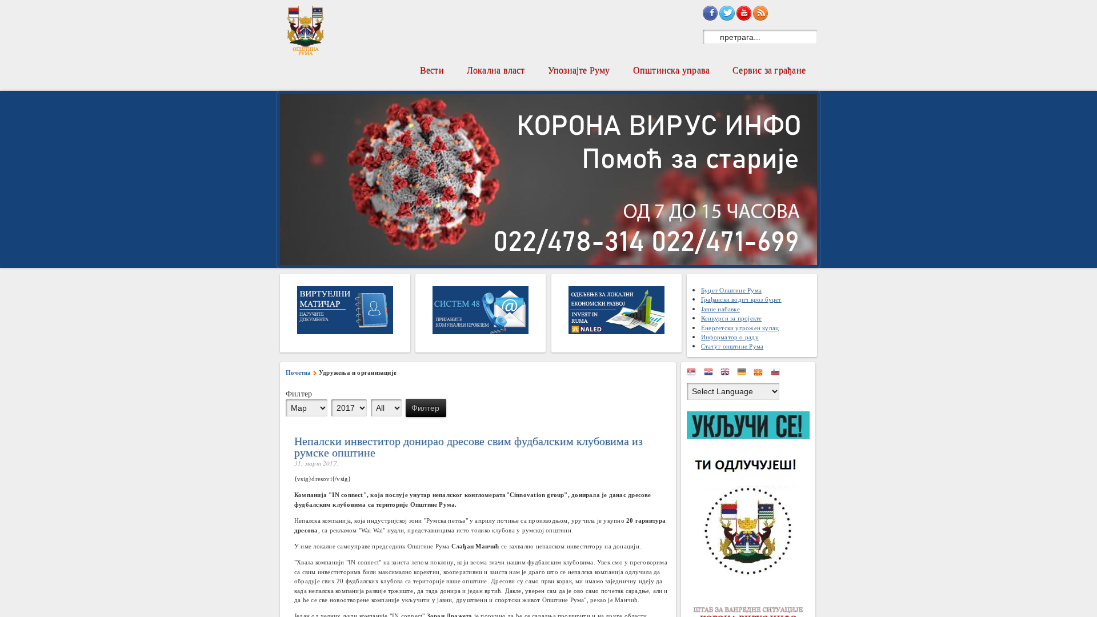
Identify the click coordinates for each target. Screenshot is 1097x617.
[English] (727, 373)
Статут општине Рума (732, 346)
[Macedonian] (761, 373)
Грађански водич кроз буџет (741, 299)
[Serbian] (694, 373)
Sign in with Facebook (710, 13)
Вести (432, 70)
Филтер (425, 407)
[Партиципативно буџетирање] (751, 495)
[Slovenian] (778, 373)
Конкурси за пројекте (731, 318)
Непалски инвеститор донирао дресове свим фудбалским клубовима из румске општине (468, 446)
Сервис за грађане (769, 70)
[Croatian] (711, 373)
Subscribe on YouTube (743, 13)
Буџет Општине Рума (731, 290)
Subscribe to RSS (760, 13)
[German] (744, 373)
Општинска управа (671, 70)
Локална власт (496, 70)
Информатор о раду (730, 336)
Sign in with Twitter (726, 13)
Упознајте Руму (579, 70)
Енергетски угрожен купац (740, 327)
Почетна (298, 372)
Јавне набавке (720, 309)
